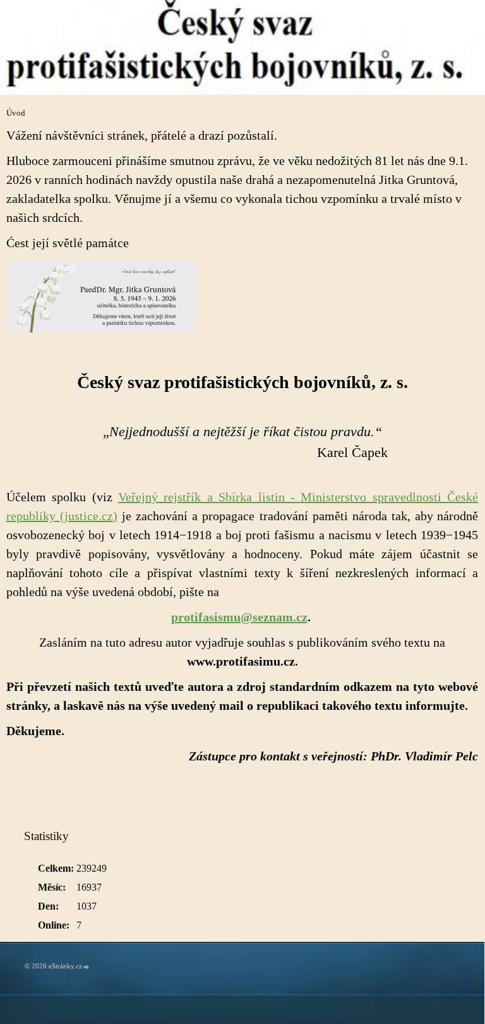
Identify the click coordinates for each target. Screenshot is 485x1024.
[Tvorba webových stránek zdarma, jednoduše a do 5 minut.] (86, 967)
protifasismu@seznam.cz (239, 617)
